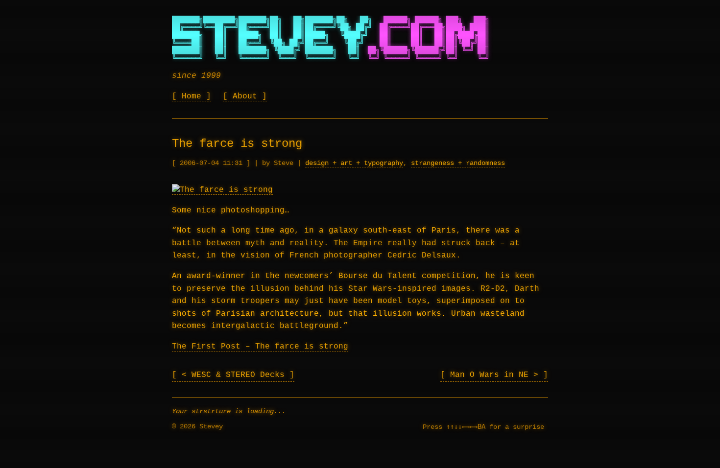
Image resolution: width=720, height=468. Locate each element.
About (245, 96)
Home (191, 96)
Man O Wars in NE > (496, 375)
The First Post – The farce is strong (260, 346)
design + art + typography (354, 163)
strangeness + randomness (458, 163)
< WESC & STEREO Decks (235, 375)
